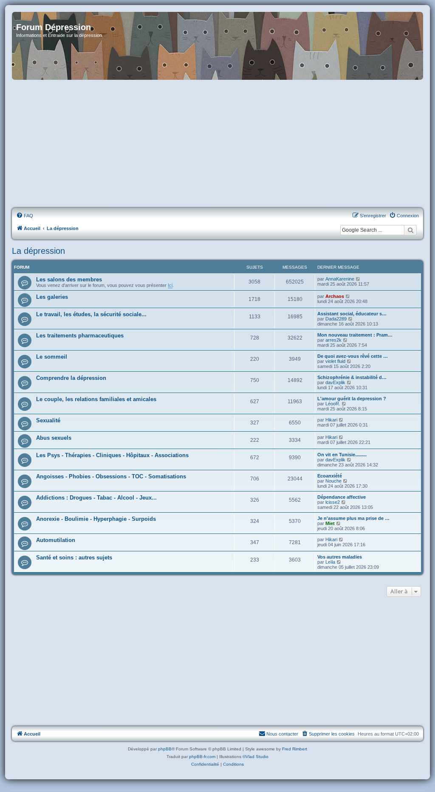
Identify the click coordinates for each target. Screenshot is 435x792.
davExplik (335, 382)
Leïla (330, 562)
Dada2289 (336, 318)
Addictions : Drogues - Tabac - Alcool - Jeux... (96, 497)
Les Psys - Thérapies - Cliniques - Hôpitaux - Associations (112, 455)
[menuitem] (24, 216)
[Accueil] (217, 46)
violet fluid (335, 361)
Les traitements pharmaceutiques (80, 335)
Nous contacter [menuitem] (282, 733)
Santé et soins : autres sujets (74, 557)
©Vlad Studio (255, 756)
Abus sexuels (53, 438)
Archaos (334, 296)
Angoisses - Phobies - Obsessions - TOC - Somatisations (111, 476)
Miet (330, 523)
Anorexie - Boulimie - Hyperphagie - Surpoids (96, 519)
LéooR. (332, 403)
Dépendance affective (341, 497)
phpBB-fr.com (202, 756)
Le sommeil (51, 357)
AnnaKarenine (339, 278)
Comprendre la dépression (71, 378)
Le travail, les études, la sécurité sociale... (91, 314)
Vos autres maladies (339, 556)
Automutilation (55, 540)
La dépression (38, 251)
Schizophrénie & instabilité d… (352, 377)
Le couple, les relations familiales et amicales (96, 399)
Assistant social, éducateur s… (352, 313)
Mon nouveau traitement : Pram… (355, 334)
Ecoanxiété (329, 475)
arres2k (333, 340)
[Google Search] (410, 230)
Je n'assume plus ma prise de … (353, 518)
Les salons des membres (69, 279)
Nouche (333, 480)
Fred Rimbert (294, 749)
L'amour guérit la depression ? (351, 398)
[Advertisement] (217, 144)
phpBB (165, 749)
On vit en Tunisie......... (342, 454)
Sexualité (48, 420)
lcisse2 (332, 502)
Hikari (331, 419)
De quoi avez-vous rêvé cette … (352, 356)
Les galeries (52, 297)
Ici (170, 285)
